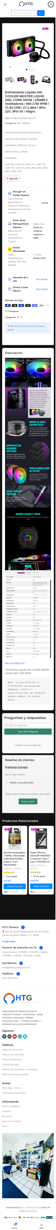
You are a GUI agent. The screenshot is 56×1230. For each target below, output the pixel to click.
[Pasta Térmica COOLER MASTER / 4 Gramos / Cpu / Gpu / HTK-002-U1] (41, 838)
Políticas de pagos (10, 1064)
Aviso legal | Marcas (12, 1087)
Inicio (4, 1126)
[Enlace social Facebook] (18, 317)
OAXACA (26, 123)
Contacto (6, 1111)
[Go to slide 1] (26, 69)
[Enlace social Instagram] (9, 1036)
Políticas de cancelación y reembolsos (20, 1069)
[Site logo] (28, 4)
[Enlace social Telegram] (25, 1036)
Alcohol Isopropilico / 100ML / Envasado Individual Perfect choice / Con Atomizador (14, 858)
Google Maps (9, 941)
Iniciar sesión (28, 801)
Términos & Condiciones (14, 1092)
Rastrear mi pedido (11, 1121)
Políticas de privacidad (13, 1054)
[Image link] (22, 998)
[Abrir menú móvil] (5, 4)
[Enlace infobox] (13, 927)
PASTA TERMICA (37, 865)
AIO (19, 123)
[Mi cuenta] (50, 4)
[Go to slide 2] (29, 69)
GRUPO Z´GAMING (11, 1106)
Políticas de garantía (12, 1059)
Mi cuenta (7, 1116)
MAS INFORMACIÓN (15, 663)
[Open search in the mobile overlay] (28, 13)
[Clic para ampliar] (10, 67)
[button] (8, 49)
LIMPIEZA (8, 868)
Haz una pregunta (28, 731)
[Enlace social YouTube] (14, 1036)
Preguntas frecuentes (12, 1049)
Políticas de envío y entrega (15, 1074)
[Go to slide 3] (32, 69)
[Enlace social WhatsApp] (21, 317)
